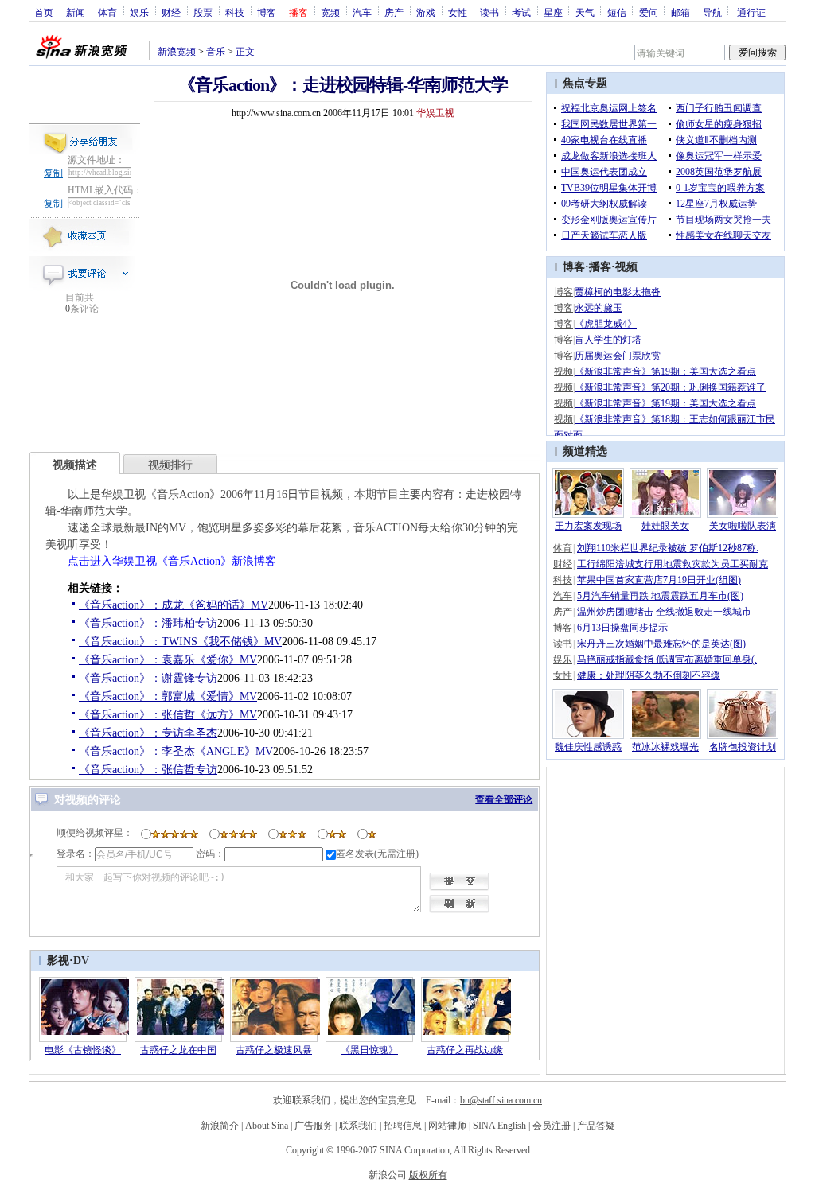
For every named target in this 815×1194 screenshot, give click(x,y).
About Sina (266, 1125)
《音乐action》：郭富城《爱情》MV (168, 696)
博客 (266, 12)
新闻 (75, 12)
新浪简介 (220, 1125)
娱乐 (139, 12)
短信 (616, 12)
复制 (53, 173)
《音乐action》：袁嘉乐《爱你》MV (168, 660)
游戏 (425, 12)
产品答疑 (596, 1125)
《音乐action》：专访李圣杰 (148, 733)
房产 (394, 12)
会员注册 (551, 1125)
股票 (203, 12)
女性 (457, 12)
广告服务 (313, 1125)
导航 (712, 12)
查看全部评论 (503, 799)
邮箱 (680, 12)
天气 (585, 12)
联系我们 (358, 1125)
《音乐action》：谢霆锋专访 (148, 678)
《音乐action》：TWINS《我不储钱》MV (180, 642)
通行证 (751, 12)
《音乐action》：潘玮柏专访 (148, 623)
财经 (171, 12)
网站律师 (447, 1125)
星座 (553, 12)
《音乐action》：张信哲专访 (148, 770)
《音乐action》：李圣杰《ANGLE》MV (176, 751)
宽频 (330, 12)
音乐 (215, 51)
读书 (489, 12)
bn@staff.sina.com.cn (501, 1100)
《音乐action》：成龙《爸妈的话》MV (173, 605)
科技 (234, 12)
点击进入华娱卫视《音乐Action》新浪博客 (172, 561)
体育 (107, 12)
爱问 (648, 12)
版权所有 (428, 1174)
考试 (521, 12)
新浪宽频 (177, 51)
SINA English (499, 1125)
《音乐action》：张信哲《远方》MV (168, 715)
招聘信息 (403, 1125)
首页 (43, 12)
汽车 (362, 12)
